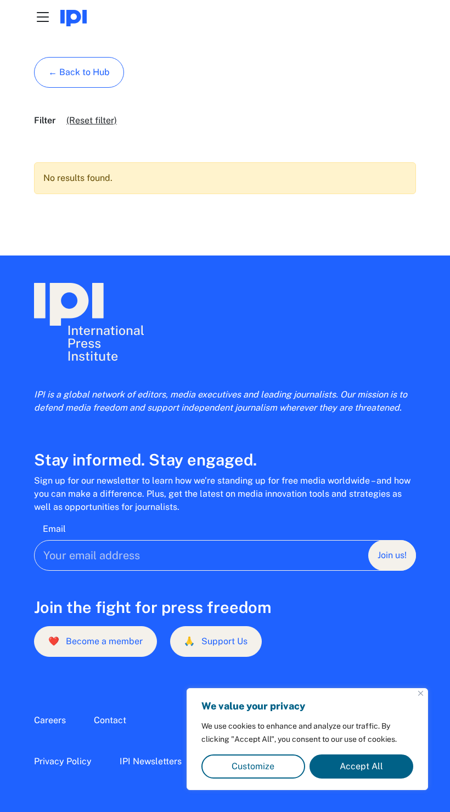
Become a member (95, 641)
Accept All (361, 766)
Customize (253, 766)
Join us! (392, 555)
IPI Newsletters (151, 761)
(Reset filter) (91, 120)
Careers (50, 720)
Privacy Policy (63, 761)
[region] (307, 739)
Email (54, 529)
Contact (110, 720)
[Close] (420, 693)
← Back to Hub (79, 72)
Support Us (216, 641)
